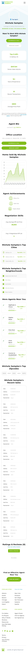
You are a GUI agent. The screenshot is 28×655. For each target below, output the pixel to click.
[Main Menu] (24, 2)
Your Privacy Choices (5, 640)
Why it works (6, 617)
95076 (24, 373)
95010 (19, 373)
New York (18, 593)
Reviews (4, 620)
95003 (4, 373)
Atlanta (4, 593)
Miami (4, 604)
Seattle (17, 604)
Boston (4, 597)
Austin (4, 595)
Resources (5, 622)
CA (14, 127)
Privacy (4, 637)
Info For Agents (19, 615)
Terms (4, 635)
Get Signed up (19, 617)
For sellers (5, 613)
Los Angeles (5, 602)
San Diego (18, 597)
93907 (9, 373)
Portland (17, 595)
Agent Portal (18, 613)
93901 (14, 373)
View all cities (18, 589)
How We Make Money (6, 625)
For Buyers (5, 615)
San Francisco (19, 600)
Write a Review (14, 551)
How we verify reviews (14, 547)
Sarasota (17, 602)
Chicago (4, 600)
